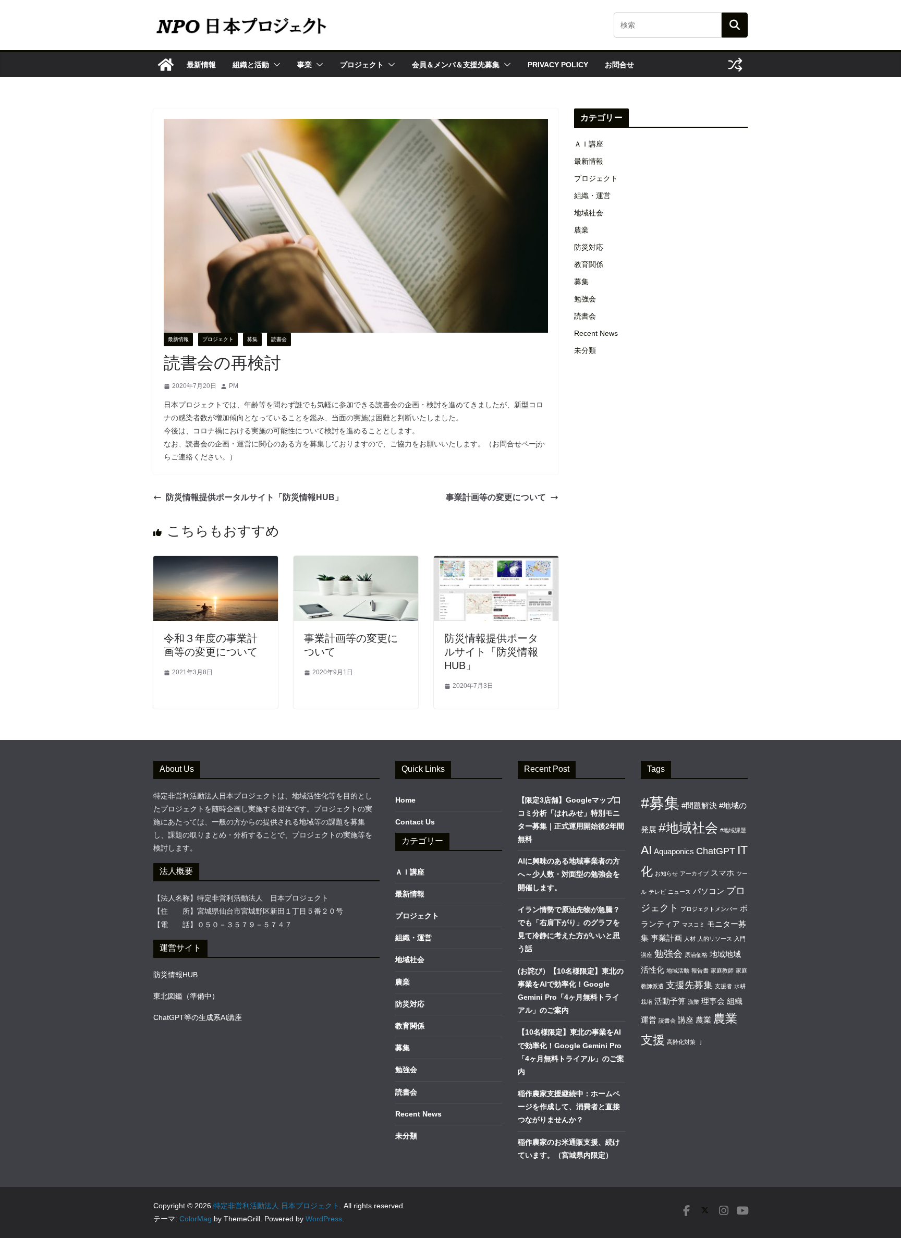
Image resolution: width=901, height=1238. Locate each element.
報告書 (700, 970)
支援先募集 (689, 984)
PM (233, 386)
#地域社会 (688, 828)
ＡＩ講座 (588, 144)
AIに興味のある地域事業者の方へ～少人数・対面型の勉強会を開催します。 (569, 874)
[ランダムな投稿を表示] (735, 64)
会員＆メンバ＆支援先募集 (456, 64)
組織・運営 (592, 195)
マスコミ (693, 924)
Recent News (596, 333)
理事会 (713, 1001)
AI (646, 850)
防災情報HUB (175, 974)
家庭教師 (722, 970)
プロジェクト (362, 64)
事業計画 (666, 937)
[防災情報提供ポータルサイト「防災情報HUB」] (496, 563)
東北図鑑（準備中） (186, 996)
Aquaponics (674, 851)
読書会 (279, 339)
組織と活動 (251, 64)
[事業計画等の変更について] (356, 563)
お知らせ (666, 873)
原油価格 (696, 955)
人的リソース (715, 939)
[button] (275, 64)
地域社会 (588, 213)
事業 (304, 64)
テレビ (657, 892)
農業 (581, 230)
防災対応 (588, 247)
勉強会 (585, 299)
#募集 (660, 802)
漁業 (693, 1002)
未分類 (585, 350)
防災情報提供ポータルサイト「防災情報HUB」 (254, 497)
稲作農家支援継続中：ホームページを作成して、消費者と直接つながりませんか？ (569, 1106)
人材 (690, 939)
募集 (252, 339)
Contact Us (415, 822)
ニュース (679, 892)
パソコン (708, 891)
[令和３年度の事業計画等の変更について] (215, 563)
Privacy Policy (558, 64)
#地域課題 (733, 830)
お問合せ (619, 64)
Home (405, 800)
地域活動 (677, 970)
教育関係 (588, 264)
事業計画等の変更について (496, 497)
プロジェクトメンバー (709, 909)
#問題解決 (699, 805)
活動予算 (670, 1001)
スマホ (722, 872)
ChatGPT (715, 850)
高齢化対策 (681, 1042)
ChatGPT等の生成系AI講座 (197, 1017)
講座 (685, 1019)
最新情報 (201, 64)
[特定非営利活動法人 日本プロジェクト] (165, 64)
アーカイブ (694, 873)
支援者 (723, 986)
